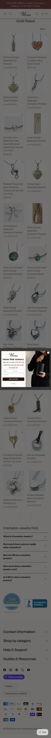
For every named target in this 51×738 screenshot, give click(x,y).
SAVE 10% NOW (13, 379)
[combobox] (13, 374)
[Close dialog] (48, 353)
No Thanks (13, 383)
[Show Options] (23, 374)
